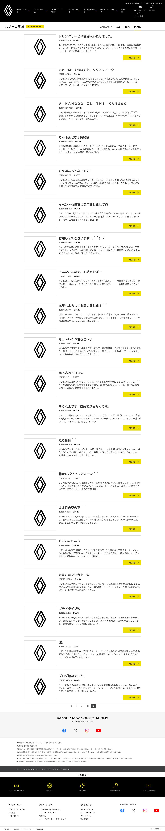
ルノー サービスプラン (47, 813)
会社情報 (6, 829)
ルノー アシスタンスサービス (50, 809)
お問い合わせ (158, 3)
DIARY (137, 27)
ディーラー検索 (39, 769)
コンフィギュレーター (17, 809)
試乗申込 (12, 813)
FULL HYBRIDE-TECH (57, 11)
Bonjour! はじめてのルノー (133, 3)
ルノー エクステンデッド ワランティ (52, 819)
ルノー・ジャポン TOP (24, 769)
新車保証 (42, 816)
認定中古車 (124, 11)
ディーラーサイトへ (35, 26)
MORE (132, 57)
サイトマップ (27, 829)
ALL (118, 27)
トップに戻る (81, 775)
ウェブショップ (147, 3)
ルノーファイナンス (87, 813)
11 (88, 705)
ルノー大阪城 (14, 26)
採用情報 (16, 829)
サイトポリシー (39, 829)
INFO (127, 27)
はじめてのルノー (86, 809)
